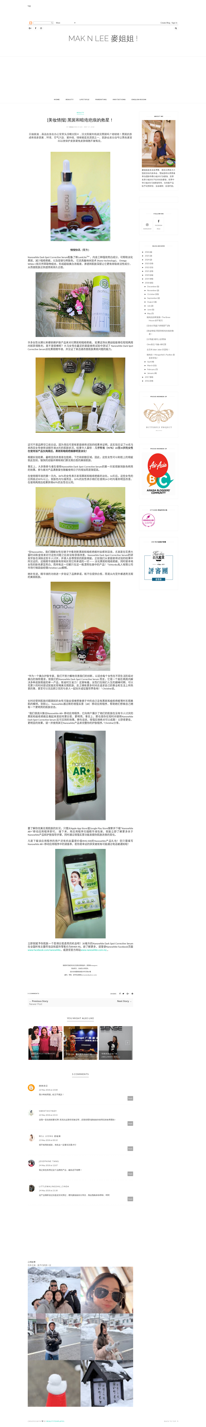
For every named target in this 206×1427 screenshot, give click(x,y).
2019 (147, 279)
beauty (80, 113)
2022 (147, 267)
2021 (147, 271)
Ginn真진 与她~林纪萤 (156, 344)
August (150, 302)
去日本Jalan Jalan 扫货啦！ (158, 349)
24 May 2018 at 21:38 (48, 1190)
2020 (147, 275)
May (149, 313)
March (150, 365)
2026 (147, 252)
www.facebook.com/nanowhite (44, 950)
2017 (147, 377)
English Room (139, 99)
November (151, 290)
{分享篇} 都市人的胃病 (156, 339)
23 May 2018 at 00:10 (48, 1140)
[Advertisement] (96, 13)
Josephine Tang (49, 1161)
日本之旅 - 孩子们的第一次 (39, 1265)
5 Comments (33, 993)
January (150, 373)
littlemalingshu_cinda (54, 1186)
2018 (147, 282)
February (151, 369)
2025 (147, 256)
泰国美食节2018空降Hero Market (43, 1055)
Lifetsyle (84, 99)
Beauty (70, 99)
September (152, 298)
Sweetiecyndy (48, 1111)
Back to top (170, 1421)
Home (57, 99)
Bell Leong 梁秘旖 (50, 1136)
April (149, 361)
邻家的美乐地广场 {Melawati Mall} (111, 1055)
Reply (130, 1098)
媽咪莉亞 (43, 1085)
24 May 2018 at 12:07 (48, 1165)
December (151, 286)
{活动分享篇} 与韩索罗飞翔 (158, 325)
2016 (147, 381)
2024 (147, 259)
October (151, 294)
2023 (147, 263)
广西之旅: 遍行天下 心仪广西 (79, 1054)
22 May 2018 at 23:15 (48, 1115)
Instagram (147, 229)
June (149, 309)
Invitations (119, 99)
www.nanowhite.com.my (94, 950)
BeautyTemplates (55, 1421)
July (149, 306)
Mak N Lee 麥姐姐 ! (103, 38)
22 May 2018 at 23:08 (48, 1090)
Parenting (101, 99)
